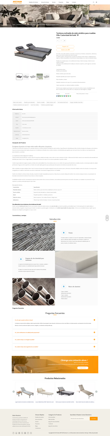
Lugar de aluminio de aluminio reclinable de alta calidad (24, 402)
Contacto (74, 2)
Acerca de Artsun (38, 419)
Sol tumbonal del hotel (63, 102)
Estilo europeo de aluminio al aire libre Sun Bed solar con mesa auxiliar (65, 402)
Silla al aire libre (51, 419)
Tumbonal (50, 423)
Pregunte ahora (83, 367)
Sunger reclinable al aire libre (76, 102)
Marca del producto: (80, 93)
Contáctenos (38, 428)
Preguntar (64, 46)
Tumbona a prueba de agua (47, 104)
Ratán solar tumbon (17, 102)
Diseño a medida (40, 102)
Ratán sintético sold (51, 102)
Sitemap (86, 432)
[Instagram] (25, 433)
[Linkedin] (19, 433)
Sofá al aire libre (51, 417)
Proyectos (61, 2)
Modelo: (58, 93)
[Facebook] (13, 433)
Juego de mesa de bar (53, 426)
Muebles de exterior (39, 417)
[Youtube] (16, 433)
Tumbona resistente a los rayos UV (21, 104)
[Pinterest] (28, 433)
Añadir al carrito (64, 49)
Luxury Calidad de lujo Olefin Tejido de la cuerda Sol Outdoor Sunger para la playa (44, 402)
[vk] (31, 433)
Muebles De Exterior (33, 2)
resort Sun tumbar (35, 104)
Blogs (67, 2)
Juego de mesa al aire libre (53, 421)
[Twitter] (22, 433)
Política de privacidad (93, 432)
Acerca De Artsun (45, 2)
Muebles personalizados (29, 102)
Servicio (54, 2)
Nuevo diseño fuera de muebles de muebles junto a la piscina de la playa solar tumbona (85, 402)
